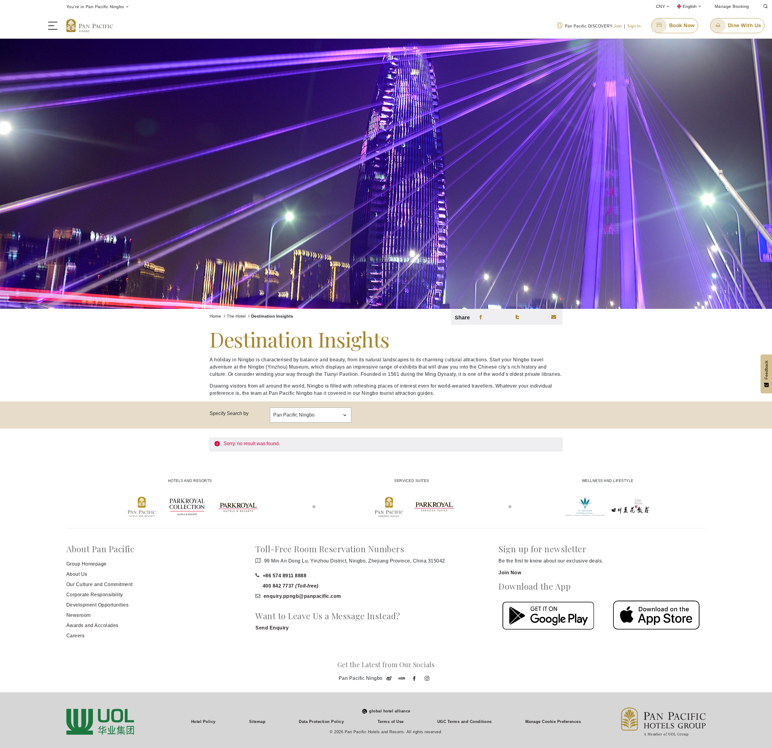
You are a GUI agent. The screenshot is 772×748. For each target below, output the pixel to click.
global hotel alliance (389, 711)
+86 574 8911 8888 (285, 575)
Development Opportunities (97, 604)
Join (618, 26)
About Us (76, 574)
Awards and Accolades (92, 625)
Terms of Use (391, 721)
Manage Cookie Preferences (553, 721)
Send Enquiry (272, 627)
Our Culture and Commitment (99, 584)
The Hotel (237, 316)
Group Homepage (86, 563)
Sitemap (257, 721)
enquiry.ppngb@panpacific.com (302, 596)
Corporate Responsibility (94, 594)
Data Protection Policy (321, 721)
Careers (75, 635)
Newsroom (78, 615)
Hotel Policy (203, 721)
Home (216, 316)
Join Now (509, 572)
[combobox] (310, 415)
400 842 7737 (290, 585)
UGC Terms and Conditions (464, 721)
